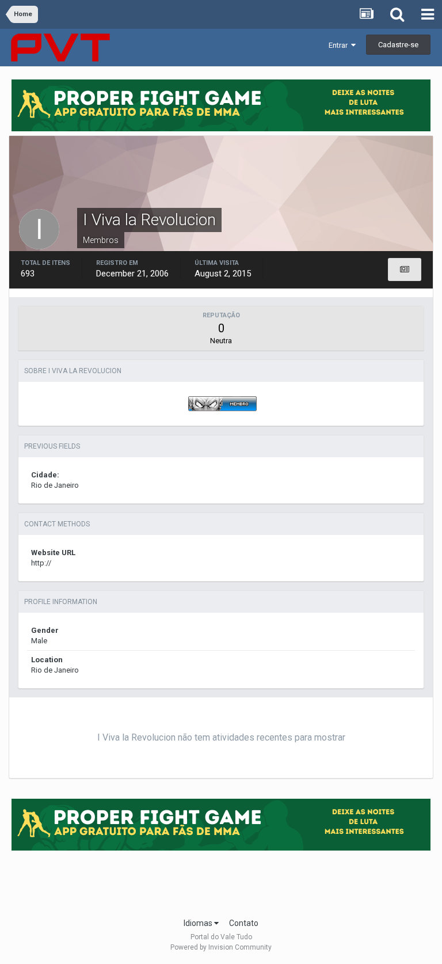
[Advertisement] (221, 880)
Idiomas (199, 923)
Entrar (340, 45)
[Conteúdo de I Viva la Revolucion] (404, 269)
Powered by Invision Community (221, 947)
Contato (243, 923)
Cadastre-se (398, 44)
